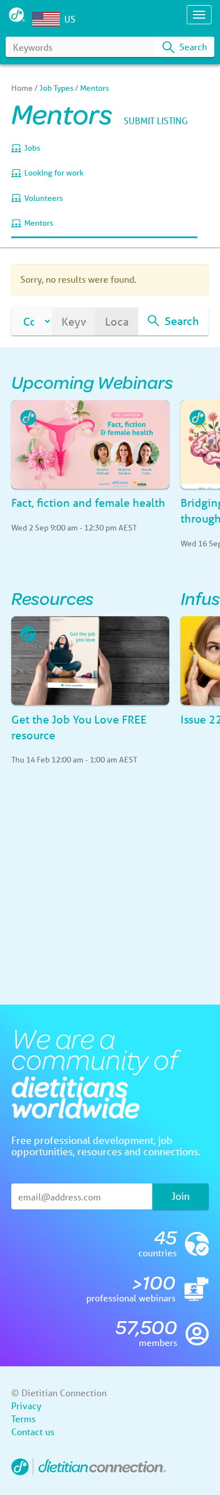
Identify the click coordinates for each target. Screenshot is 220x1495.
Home (22, 88)
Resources (52, 598)
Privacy (26, 1405)
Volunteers (43, 198)
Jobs (32, 148)
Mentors (38, 223)
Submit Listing (156, 120)
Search (192, 46)
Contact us (32, 1431)
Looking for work (53, 173)
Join (180, 1196)
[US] (48, 19)
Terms (23, 1418)
